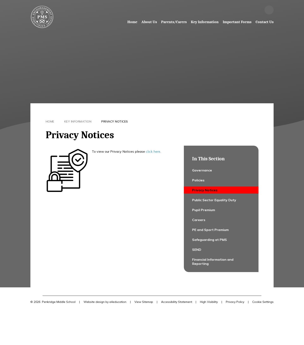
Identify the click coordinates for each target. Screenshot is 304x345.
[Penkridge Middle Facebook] (257, 9)
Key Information (78, 121)
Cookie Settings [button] (263, 302)
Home (50, 121)
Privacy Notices (114, 121)
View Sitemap (143, 302)
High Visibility (209, 302)
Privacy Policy (235, 302)
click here (153, 151)
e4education (117, 302)
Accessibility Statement (176, 302)
